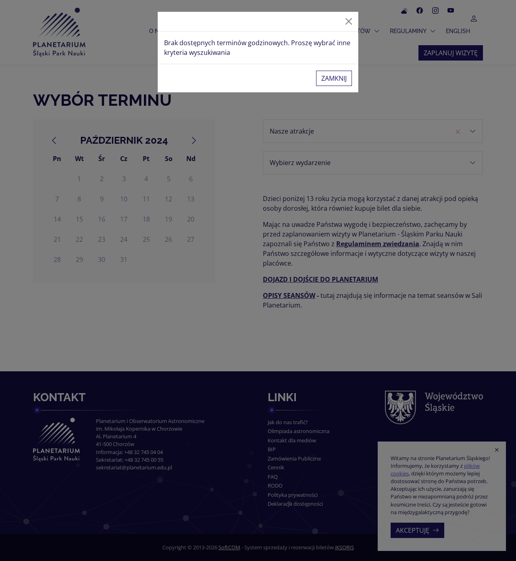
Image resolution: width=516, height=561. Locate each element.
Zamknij (334, 78)
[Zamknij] (348, 21)
